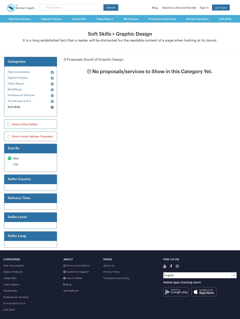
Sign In (204, 7)
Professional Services (21, 95)
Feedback (72, 290)
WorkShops (15, 89)
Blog (155, 7)
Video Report (16, 83)
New (16, 158)
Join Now (221, 7)
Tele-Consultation (19, 72)
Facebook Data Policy (116, 278)
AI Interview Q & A (19, 101)
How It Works (73, 278)
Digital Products (18, 77)
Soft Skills (14, 106)
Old (15, 164)
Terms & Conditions (77, 265)
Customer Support (77, 271)
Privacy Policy (111, 271)
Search (110, 7)
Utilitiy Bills (9, 278)
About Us (108, 265)
